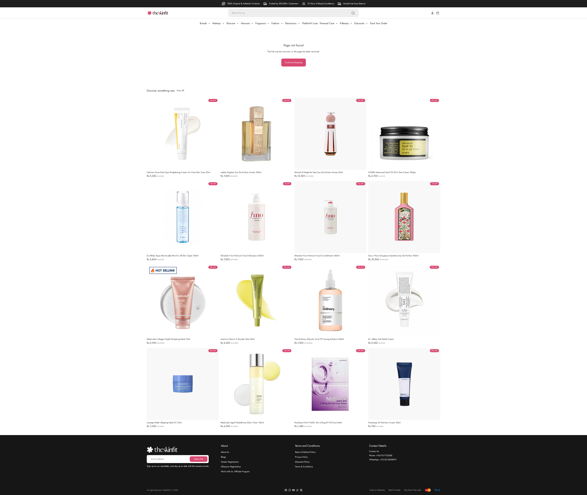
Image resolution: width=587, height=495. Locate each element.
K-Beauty (344, 23)
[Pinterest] (301, 490)
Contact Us (374, 451)
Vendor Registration (230, 461)
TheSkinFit (166, 490)
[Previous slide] (151, 133)
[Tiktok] (297, 490)
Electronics (290, 23)
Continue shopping (293, 62)
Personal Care (327, 23)
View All (180, 90)
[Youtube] (293, 490)
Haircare (245, 23)
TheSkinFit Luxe (310, 23)
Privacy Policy (301, 456)
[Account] (432, 13)
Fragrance (260, 23)
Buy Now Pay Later (412, 490)
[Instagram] (289, 490)
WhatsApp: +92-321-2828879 (382, 459)
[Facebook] (285, 490)
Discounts (359, 23)
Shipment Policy (302, 461)
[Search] (353, 13)
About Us (225, 452)
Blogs (223, 456)
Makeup (216, 23)
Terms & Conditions (304, 466)
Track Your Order (378, 23)
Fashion (275, 23)
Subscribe (198, 458)
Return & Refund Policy (305, 452)
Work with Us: (235, 471)
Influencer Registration (231, 466)
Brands (203, 23)
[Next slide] (214, 133)
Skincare (230, 23)
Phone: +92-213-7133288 (380, 455)
